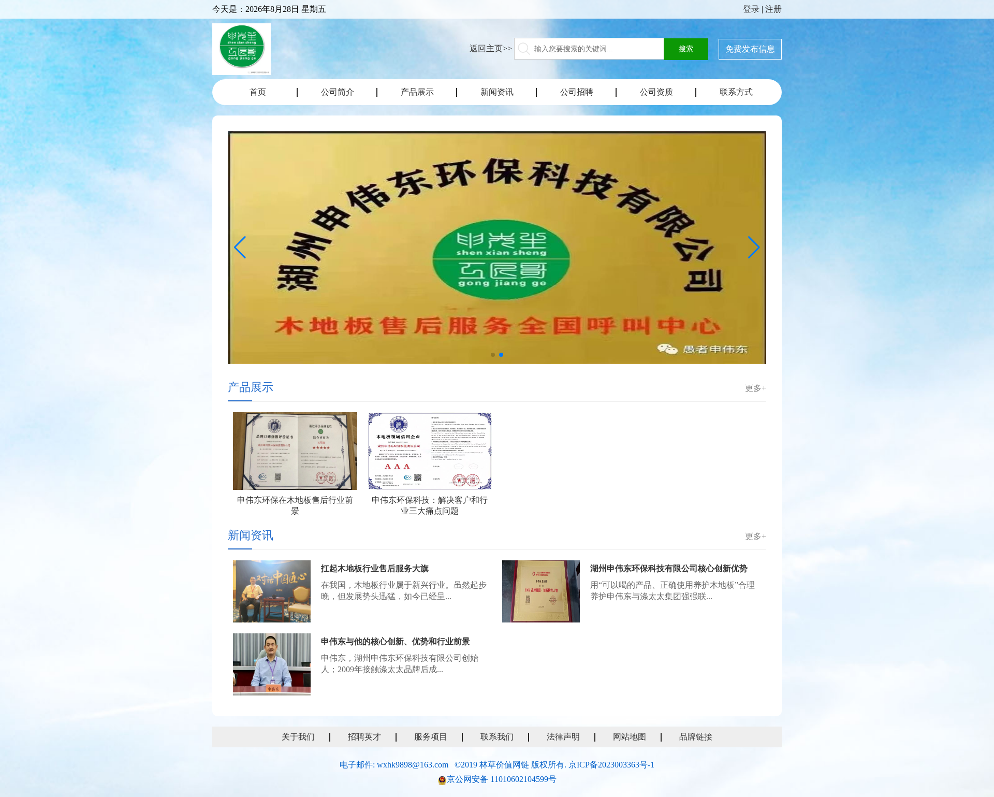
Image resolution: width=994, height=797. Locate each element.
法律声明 (563, 736)
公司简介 (337, 92)
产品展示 (417, 92)
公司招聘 (576, 92)
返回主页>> (491, 48)
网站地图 (629, 736)
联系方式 (736, 92)
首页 (258, 92)
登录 (751, 9)
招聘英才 (364, 736)
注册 (773, 9)
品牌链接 (695, 736)
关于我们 (298, 736)
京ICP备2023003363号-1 (611, 764)
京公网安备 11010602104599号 (502, 779)
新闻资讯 (497, 92)
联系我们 (497, 736)
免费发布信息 (750, 49)
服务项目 (430, 736)
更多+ (755, 388)
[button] (493, 355)
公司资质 (656, 92)
